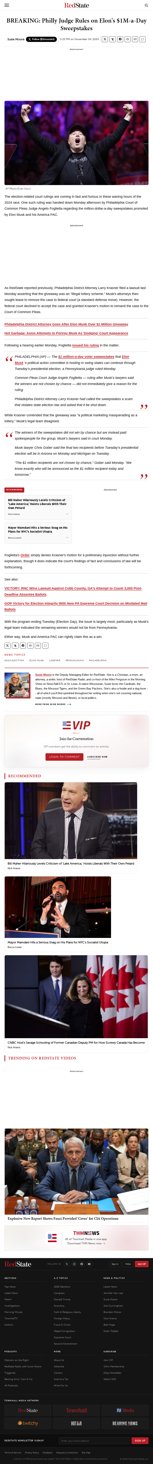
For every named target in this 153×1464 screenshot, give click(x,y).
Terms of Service (12, 1452)
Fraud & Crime (62, 1324)
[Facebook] (82, 1264)
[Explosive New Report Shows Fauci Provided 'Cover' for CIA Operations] (76, 1171)
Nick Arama (14, 868)
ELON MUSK (36, 660)
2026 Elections (62, 1286)
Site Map (86, 1452)
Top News (10, 1286)
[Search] (146, 5)
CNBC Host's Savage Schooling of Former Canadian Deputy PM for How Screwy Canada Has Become (76, 1042)
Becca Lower (15, 947)
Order (25, 555)
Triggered (9, 1372)
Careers (58, 1372)
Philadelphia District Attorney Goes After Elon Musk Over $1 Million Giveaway (66, 324)
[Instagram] (74, 1264)
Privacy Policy (32, 1452)
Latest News (11, 1293)
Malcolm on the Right (16, 1360)
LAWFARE (54, 660)
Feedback (48, 1452)
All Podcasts (11, 1385)
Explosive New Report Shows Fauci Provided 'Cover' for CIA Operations (63, 1218)
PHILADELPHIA (98, 660)
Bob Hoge (109, 1324)
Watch (8, 1299)
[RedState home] (17, 1264)
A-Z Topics (61, 1278)
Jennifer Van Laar (113, 1293)
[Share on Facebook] (120, 39)
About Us (59, 1360)
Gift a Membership (114, 1366)
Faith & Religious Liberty (67, 1312)
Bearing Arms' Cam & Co (18, 1379)
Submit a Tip (61, 1379)
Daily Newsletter (112, 1372)
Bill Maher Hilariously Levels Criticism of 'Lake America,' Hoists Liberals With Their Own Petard (71, 863)
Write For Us (61, 1385)
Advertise (59, 1366)
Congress (59, 1293)
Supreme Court (62, 1337)
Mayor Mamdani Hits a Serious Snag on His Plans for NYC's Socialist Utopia (58, 942)
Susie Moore (15, 39)
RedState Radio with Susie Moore (22, 1366)
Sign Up (140, 1440)
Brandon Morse (112, 1312)
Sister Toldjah (111, 1331)
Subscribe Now (97, 757)
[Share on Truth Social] (112, 39)
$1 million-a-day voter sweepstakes (86, 357)
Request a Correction (67, 1452)
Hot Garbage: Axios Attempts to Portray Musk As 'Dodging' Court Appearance (66, 333)
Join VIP (142, 1264)
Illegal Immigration (64, 1331)
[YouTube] (89, 1264)
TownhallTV (11, 1318)
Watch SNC (110, 1379)
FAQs (128, 1264)
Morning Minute (13, 1312)
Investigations (12, 1305)
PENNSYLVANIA (75, 660)
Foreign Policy (62, 1318)
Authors (8, 1324)
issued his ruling (85, 345)
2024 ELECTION (14, 660)
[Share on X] (105, 39)
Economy (59, 1305)
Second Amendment (65, 1343)
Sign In (115, 1264)
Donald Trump (62, 1299)
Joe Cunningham (113, 1305)
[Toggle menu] (6, 5)
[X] (67, 1264)
